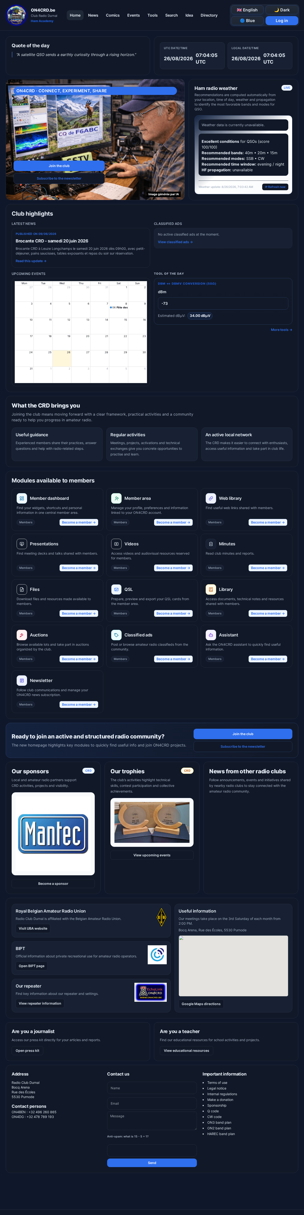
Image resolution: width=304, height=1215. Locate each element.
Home (75, 15)
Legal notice (216, 1088)
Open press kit (27, 1050)
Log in (282, 20)
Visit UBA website (33, 928)
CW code (214, 1117)
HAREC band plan (221, 1134)
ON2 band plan (219, 1128)
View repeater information (40, 1003)
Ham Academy (42, 21)
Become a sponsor (53, 883)
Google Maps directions (201, 1004)
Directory (209, 15)
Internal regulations (222, 1094)
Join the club (59, 166)
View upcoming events (152, 855)
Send (152, 1163)
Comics (113, 15)
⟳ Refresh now (275, 187)
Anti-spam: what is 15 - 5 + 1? (128, 1136)
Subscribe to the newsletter (59, 178)
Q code (213, 1111)
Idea (189, 15)
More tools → (281, 330)
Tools (152, 15)
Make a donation (220, 1100)
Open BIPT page (31, 966)
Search (171, 15)
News (93, 15)
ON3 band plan (219, 1122)
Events (133, 15)
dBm (162, 291)
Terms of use (217, 1083)
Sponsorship (217, 1105)
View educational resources (186, 1050)
